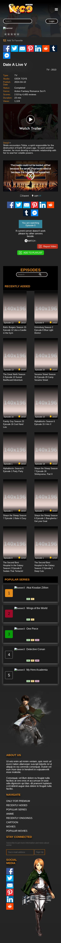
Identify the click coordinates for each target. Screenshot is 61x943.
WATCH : (32, 241)
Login (51, 21)
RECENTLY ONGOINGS (19, 818)
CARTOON (12, 822)
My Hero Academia (37, 669)
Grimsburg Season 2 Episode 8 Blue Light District (43, 330)
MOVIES (10, 826)
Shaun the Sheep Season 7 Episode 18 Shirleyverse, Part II (46, 471)
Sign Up (39, 852)
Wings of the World (36, 608)
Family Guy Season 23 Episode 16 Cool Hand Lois (13, 424)
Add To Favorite (15, 40)
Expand (25, 196)
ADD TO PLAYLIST (32, 252)
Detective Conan (35, 649)
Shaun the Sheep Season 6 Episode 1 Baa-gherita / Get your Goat (46, 518)
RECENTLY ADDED (16, 805)
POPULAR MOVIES (16, 830)
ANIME (10, 813)
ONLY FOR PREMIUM (18, 801)
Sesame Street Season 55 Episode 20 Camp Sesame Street (45, 377)
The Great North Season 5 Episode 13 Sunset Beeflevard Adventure (14, 377)
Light (37, 196)
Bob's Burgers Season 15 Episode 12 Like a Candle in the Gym (14, 330)
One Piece (32, 628)
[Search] (40, 274)
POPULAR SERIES (16, 809)
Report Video (49, 246)
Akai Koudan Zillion (37, 587)
